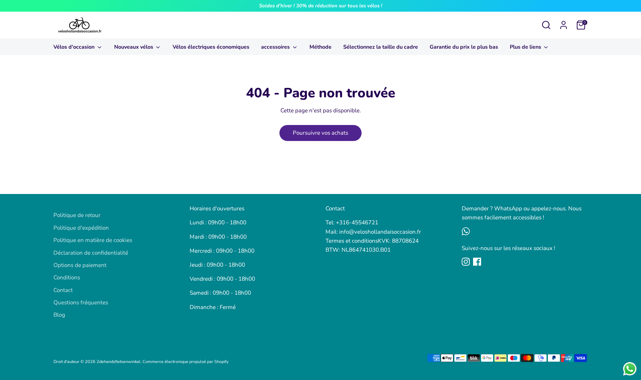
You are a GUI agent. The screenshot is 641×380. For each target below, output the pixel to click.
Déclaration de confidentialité (90, 253)
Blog (59, 315)
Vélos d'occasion (74, 47)
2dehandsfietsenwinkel (118, 362)
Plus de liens (526, 47)
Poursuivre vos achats (320, 133)
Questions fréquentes (80, 302)
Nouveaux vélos (134, 47)
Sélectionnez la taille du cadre (380, 47)
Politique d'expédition (81, 228)
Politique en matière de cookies (92, 240)
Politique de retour (76, 215)
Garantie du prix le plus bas (464, 47)
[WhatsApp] (466, 231)
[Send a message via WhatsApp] (630, 369)
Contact (63, 290)
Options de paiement (79, 265)
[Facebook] (477, 262)
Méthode (320, 47)
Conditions (66, 277)
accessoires (276, 47)
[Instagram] (466, 262)
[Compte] (563, 25)
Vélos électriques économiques (211, 47)
